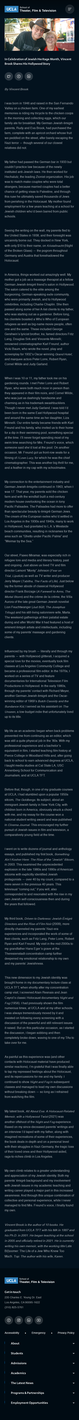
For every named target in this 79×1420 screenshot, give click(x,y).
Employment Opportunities (29, 1403)
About (15, 1343)
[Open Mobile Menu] (69, 9)
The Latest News (22, 1383)
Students (17, 1353)
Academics (18, 1373)
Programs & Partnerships (27, 1393)
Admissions (18, 1363)
